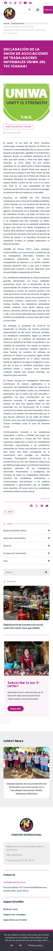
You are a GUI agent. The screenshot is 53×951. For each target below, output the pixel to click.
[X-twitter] (10, 3)
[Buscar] (46, 572)
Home (6, 23)
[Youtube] (25, 3)
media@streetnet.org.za (14, 882)
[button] (29, 9)
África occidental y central (18, 127)
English (48, 10)
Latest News (13, 741)
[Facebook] (5, 3)
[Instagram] (20, 3)
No (20, 945)
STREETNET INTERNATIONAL (26, 834)
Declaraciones (18, 23)
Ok (11, 945)
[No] (48, 941)
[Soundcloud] (30, 3)
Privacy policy (35, 945)
